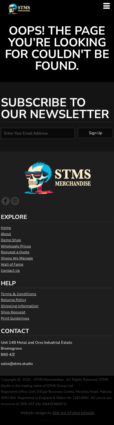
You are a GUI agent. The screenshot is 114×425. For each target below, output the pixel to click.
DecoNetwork (65, 420)
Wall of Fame (12, 264)
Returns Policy (13, 300)
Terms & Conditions (18, 294)
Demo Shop (11, 240)
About (6, 234)
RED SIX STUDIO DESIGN (73, 413)
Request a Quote (15, 252)
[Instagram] (15, 201)
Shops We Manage (17, 258)
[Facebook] (5, 201)
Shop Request (13, 312)
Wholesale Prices (16, 246)
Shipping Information (20, 306)
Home (6, 227)
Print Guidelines (15, 318)
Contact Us (10, 270)
